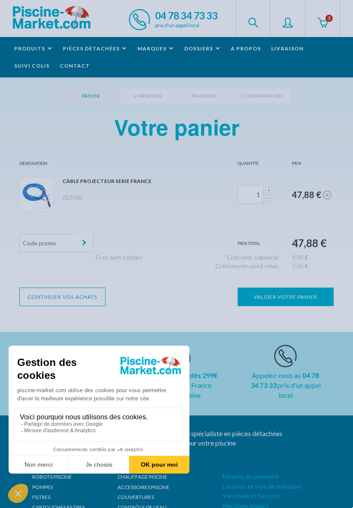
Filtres (41, 497)
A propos (246, 48)
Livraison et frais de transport (262, 486)
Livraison (287, 48)
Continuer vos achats (62, 297)
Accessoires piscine (144, 487)
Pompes (42, 487)
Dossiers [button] (199, 48)
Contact (75, 65)
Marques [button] (152, 48)
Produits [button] (30, 48)
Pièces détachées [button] (92, 48)
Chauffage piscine (142, 477)
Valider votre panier (285, 297)
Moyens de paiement (251, 476)
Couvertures (136, 497)
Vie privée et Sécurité (252, 495)
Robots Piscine (52, 477)
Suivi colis (32, 65)
